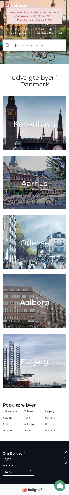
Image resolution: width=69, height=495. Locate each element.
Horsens (8, 430)
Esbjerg (49, 411)
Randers (50, 424)
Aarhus (7, 424)
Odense (28, 411)
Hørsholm (51, 430)
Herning (50, 417)
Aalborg (29, 424)
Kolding (8, 417)
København (10, 411)
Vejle (27, 417)
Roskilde (29, 430)
